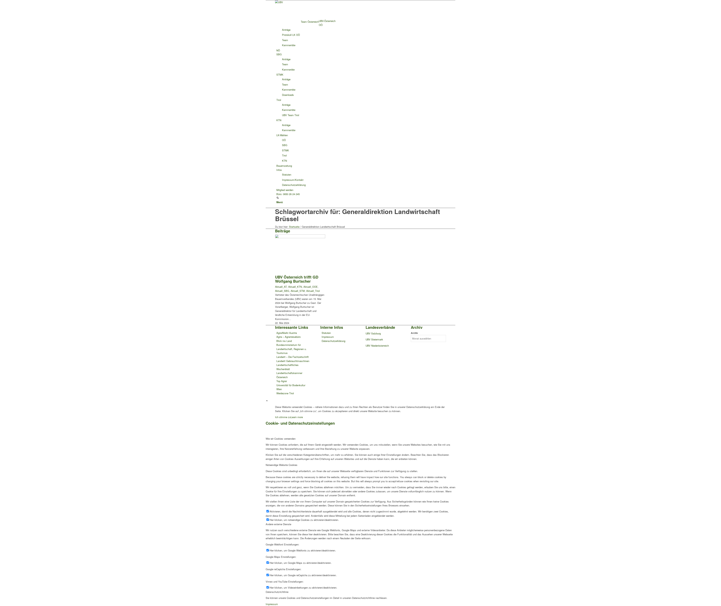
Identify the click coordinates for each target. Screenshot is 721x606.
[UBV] (303, 2)
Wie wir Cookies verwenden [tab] (281, 438)
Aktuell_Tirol (313, 291)
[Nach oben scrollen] (267, 401)
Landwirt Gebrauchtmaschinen (292, 361)
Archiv (414, 333)
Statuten (326, 333)
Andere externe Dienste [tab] (278, 524)
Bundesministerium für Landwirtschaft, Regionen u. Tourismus (291, 349)
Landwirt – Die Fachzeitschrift (292, 357)
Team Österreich (310, 21)
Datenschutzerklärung (333, 341)
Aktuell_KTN (295, 286)
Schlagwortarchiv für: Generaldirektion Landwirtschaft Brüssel (357, 215)
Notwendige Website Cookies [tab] (281, 465)
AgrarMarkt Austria (286, 333)
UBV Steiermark (374, 339)
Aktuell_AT (281, 286)
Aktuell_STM (298, 291)
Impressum (328, 337)
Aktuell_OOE (310, 286)
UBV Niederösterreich (377, 345)
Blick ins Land (284, 341)
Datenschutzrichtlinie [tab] (277, 592)
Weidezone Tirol (285, 393)
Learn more (297, 417)
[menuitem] (361, 21)
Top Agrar (281, 381)
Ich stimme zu (283, 417)
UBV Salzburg (373, 333)
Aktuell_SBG (282, 291)
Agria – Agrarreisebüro (288, 337)
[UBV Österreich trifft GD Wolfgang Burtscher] (300, 237)
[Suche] (277, 198)
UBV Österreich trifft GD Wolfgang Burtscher (296, 279)
